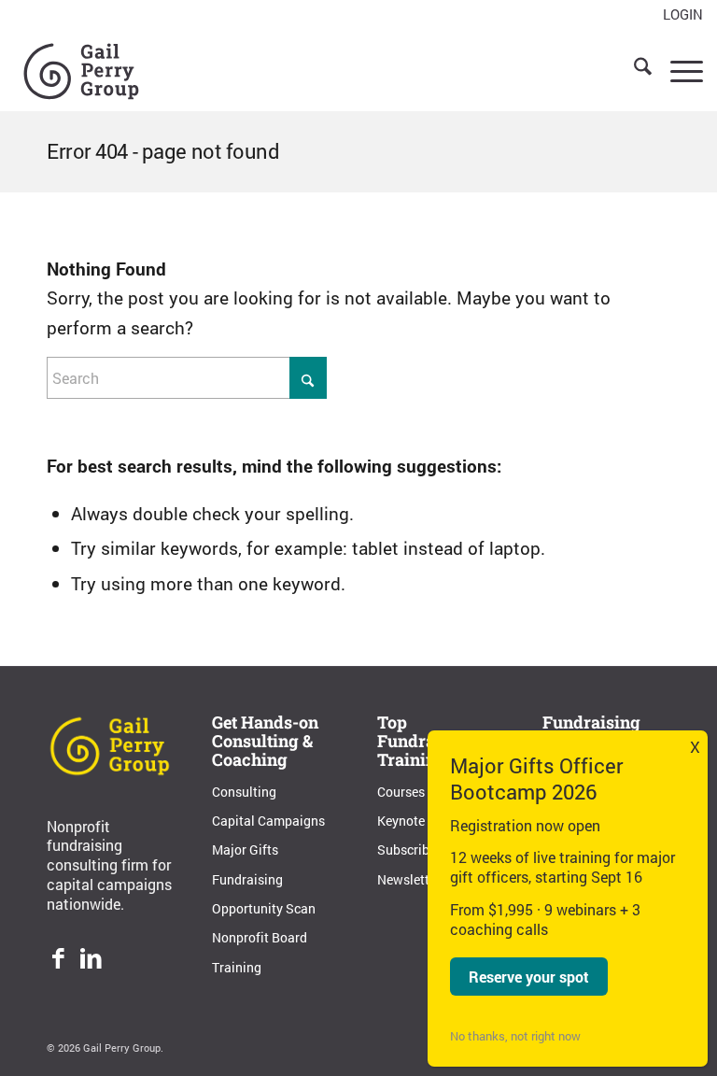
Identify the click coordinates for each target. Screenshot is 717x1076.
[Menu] (677, 69)
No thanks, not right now (515, 1035)
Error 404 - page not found (163, 150)
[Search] (633, 69)
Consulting (244, 791)
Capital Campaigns (268, 820)
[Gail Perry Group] (81, 69)
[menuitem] (678, 15)
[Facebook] (58, 960)
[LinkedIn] (91, 960)
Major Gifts (245, 849)
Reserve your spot (529, 976)
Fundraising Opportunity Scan (264, 894)
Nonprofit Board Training (259, 951)
